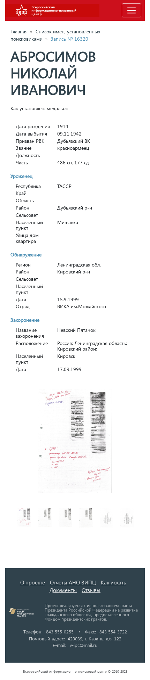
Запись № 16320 (69, 38)
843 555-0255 (60, 631)
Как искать (113, 582)
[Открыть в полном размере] (75, 441)
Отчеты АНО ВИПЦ (73, 582)
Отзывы (91, 590)
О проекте (32, 582)
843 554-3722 (113, 631)
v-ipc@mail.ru (83, 645)
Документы (63, 590)
